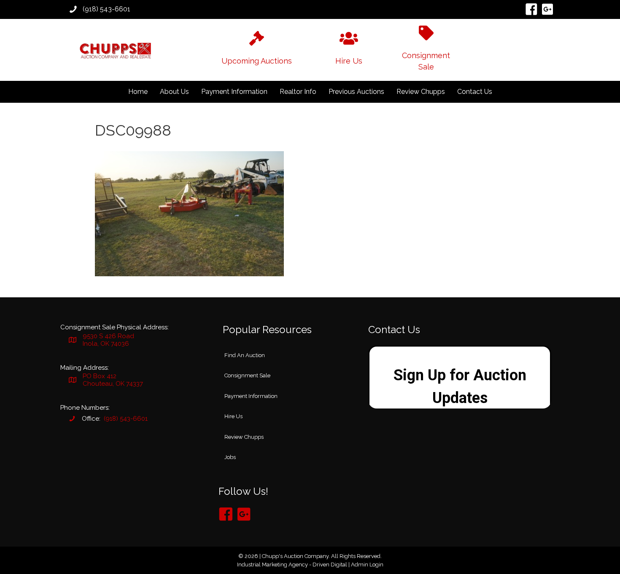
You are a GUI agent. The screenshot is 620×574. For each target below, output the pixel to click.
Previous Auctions (356, 92)
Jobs (230, 457)
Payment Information (234, 92)
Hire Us (233, 416)
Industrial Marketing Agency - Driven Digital (292, 564)
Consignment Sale (247, 375)
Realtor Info (298, 92)
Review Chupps (420, 92)
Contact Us (474, 92)
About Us (174, 92)
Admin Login (367, 564)
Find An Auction (244, 355)
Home (138, 92)
